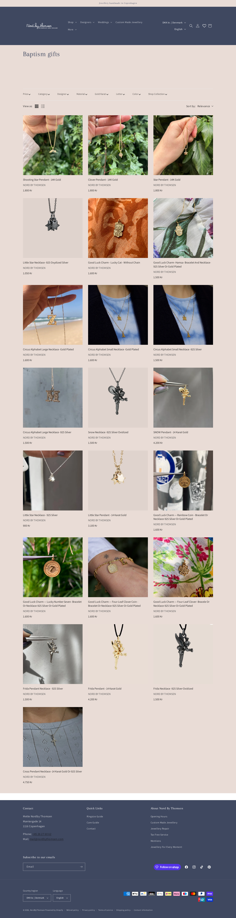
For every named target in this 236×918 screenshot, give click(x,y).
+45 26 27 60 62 (41, 834)
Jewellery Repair (160, 828)
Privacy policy (88, 910)
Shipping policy (123, 910)
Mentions (156, 840)
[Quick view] (79, 171)
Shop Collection (156, 94)
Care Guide (93, 822)
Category (42, 94)
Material (81, 94)
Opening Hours (159, 816)
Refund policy (73, 910)
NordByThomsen (37, 910)
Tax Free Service (159, 834)
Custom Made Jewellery (164, 822)
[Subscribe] (81, 867)
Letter (119, 94)
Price (25, 94)
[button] (72, 22)
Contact (91, 828)
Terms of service (105, 910)
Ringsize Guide (95, 816)
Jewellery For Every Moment (166, 846)
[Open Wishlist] (204, 26)
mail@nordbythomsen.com (47, 839)
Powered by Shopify (54, 910)
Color (135, 94)
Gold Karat (100, 94)
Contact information (143, 910)
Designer (61, 94)
